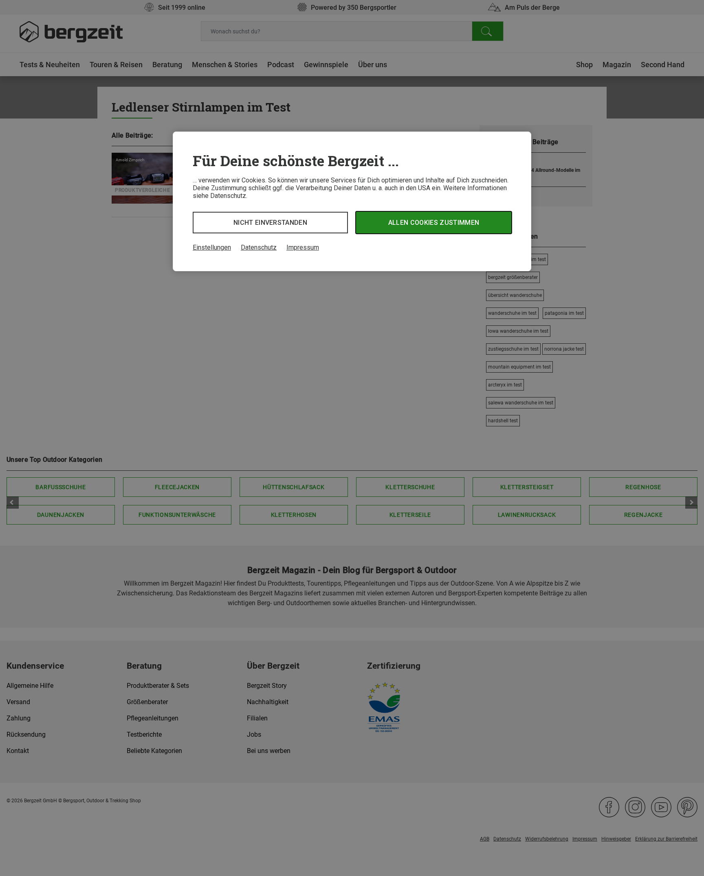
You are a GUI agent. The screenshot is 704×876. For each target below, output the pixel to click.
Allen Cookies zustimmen (433, 222)
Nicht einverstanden (270, 222)
